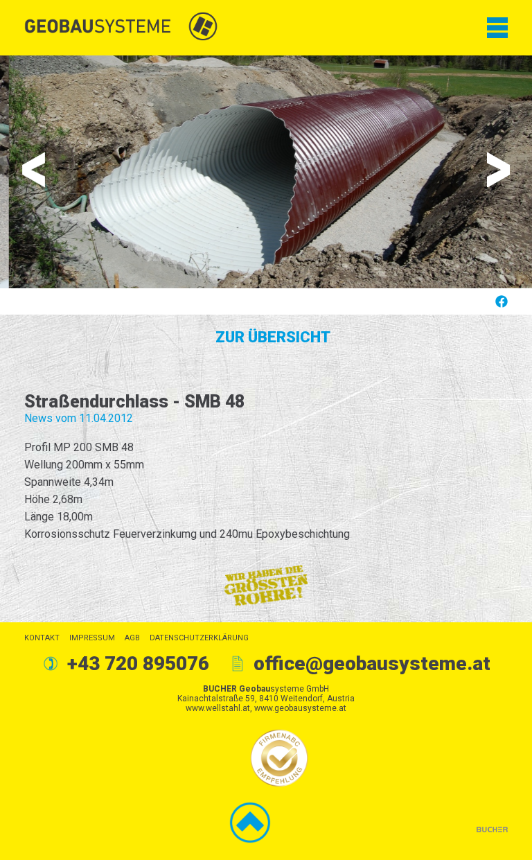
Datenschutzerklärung (199, 637)
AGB (132, 637)
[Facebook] (513, 301)
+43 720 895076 (138, 663)
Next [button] (498, 169)
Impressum (92, 637)
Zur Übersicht (272, 337)
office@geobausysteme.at (372, 663)
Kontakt (42, 637)
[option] (266, 171)
